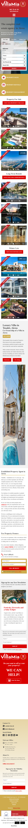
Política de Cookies (14, 800)
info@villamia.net (14, 11)
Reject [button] (22, 822)
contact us (3, 504)
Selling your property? (9, 763)
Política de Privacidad (14, 799)
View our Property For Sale (14, 103)
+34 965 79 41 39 (9, 726)
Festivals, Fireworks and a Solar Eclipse (13, 609)
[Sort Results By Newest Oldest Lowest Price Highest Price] (14, 62)
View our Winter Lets (14, 252)
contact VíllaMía (9, 547)
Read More (14, 825)
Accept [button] (17, 822)
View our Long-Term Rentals (14, 177)
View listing (17, 359)
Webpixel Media (16, 808)
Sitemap (14, 804)
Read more (7, 359)
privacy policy (18, 571)
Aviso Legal (14, 802)
